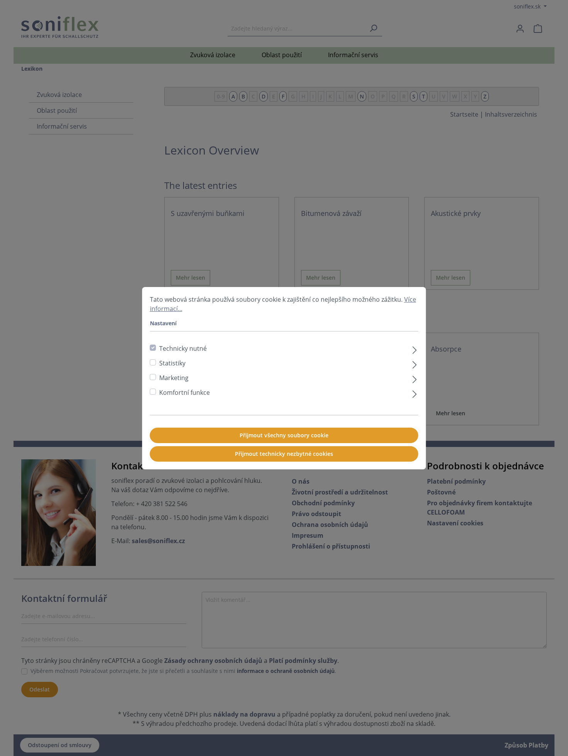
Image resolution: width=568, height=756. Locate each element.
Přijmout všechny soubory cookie (284, 435)
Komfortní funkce (184, 392)
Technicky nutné (183, 348)
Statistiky (172, 363)
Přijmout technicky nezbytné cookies (284, 453)
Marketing (174, 378)
